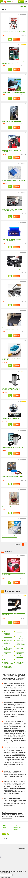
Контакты (15, 829)
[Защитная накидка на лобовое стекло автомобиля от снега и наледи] (14, 528)
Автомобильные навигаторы (20, 652)
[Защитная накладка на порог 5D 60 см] (14, 291)
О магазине (15, 825)
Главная (4, 825)
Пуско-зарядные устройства (21, 663)
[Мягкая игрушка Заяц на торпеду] (14, 499)
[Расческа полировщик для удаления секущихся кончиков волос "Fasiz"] (14, 605)
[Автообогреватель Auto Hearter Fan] (14, 410)
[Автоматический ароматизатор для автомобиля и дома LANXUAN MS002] (14, 54)
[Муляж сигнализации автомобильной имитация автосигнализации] (13, 565)
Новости (4, 827)
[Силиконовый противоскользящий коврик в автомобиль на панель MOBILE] (14, 201)
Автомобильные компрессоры (20, 647)
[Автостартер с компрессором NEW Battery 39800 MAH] (14, 23)
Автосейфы (19, 659)
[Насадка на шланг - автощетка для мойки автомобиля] (14, 350)
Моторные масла (8, 637)
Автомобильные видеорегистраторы (21, 637)
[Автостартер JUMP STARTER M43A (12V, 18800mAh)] (14, 142)
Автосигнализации (8, 659)
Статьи (3, 829)
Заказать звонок (17, 874)
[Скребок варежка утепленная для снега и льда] (14, 172)
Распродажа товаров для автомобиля (7, 633)
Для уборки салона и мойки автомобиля (8, 648)
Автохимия (19, 632)
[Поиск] (19, 1)
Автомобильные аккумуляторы (20, 656)
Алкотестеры (7, 656)
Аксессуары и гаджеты (7, 652)
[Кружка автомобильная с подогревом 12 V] (14, 439)
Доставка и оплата (17, 827)
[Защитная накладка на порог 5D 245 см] (14, 261)
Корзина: (26, 1)
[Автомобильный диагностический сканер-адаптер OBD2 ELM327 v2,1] (14, 231)
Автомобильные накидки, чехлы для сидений (8, 642)
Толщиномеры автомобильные (8, 667)
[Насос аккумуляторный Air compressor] (14, 113)
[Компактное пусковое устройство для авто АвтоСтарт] (14, 468)
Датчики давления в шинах (8, 663)
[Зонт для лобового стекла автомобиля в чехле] (14, 84)
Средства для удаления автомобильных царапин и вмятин (21, 642)
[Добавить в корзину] (10, 39)
